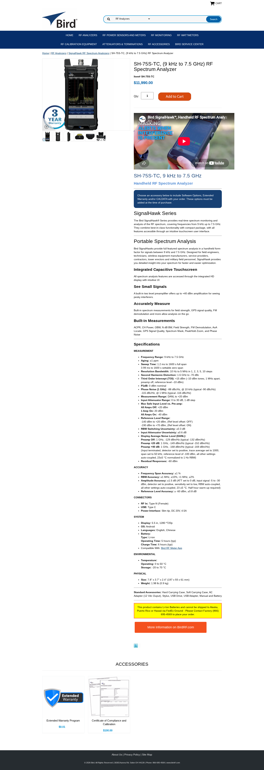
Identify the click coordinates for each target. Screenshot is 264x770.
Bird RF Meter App (171, 548)
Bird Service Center (189, 44)
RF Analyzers (88, 35)
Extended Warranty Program (63, 720)
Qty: (136, 96)
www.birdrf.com (173, 763)
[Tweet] (136, 646)
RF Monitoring (161, 35)
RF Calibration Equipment (79, 44)
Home (69, 35)
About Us (117, 754)
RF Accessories (159, 44)
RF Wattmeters (187, 35)
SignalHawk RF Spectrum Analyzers (88, 53)
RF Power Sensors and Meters (124, 35)
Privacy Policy (132, 754)
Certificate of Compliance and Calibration (109, 722)
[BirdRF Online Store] (59, 18)
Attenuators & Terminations (122, 44)
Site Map (147, 754)
